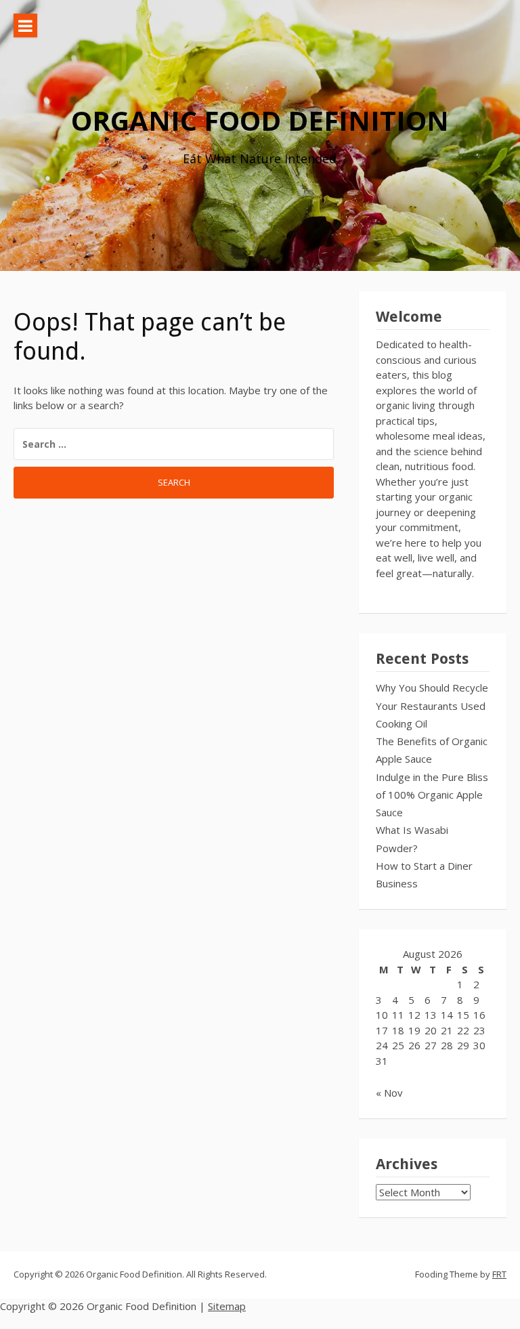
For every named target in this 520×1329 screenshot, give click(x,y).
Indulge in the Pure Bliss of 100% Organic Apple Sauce (432, 795)
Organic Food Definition (260, 120)
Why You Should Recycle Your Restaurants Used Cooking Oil (432, 705)
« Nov (389, 1092)
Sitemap (227, 1306)
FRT (499, 1274)
